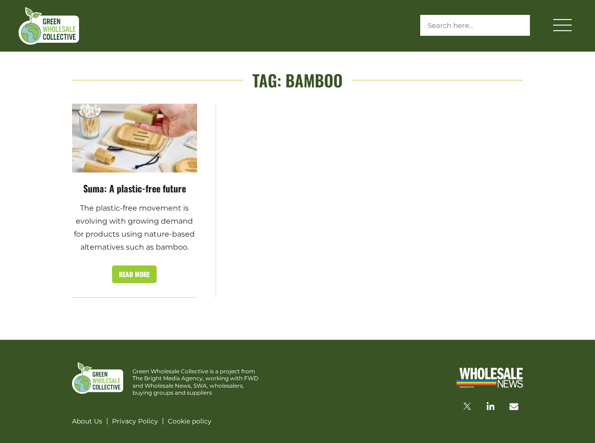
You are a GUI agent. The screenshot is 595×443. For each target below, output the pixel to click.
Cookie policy (190, 421)
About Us (87, 421)
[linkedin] (490, 406)
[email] (513, 406)
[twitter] (467, 406)
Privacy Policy (135, 421)
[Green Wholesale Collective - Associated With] (489, 378)
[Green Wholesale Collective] (49, 26)
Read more (134, 274)
